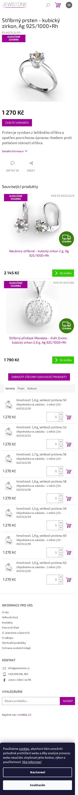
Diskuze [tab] (32, 389)
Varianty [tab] (10, 389)
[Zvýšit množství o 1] (61, 414)
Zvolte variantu (17, 122)
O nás (5, 612)
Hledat (68, 701)
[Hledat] (48, 5)
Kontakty (7, 623)
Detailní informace (13, 151)
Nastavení (37, 772)
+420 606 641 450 (18, 674)
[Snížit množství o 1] (61, 419)
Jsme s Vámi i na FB (19, 680)
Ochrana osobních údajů (16, 648)
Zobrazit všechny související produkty (39, 377)
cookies (24, 749)
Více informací (31, 762)
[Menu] (69, 5)
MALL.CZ (26, 715)
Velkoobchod (10, 617)
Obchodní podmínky (14, 643)
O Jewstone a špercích (16, 633)
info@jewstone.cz (19, 668)
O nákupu (7, 638)
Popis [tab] (21, 389)
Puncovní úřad (10, 628)
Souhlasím (37, 785)
